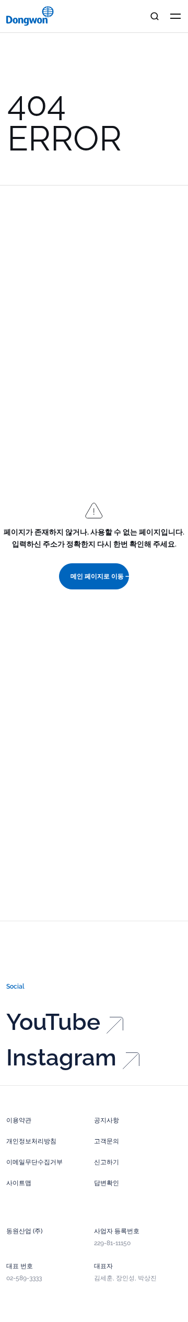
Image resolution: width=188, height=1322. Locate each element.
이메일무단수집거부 (34, 1162)
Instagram (61, 1057)
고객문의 (106, 1141)
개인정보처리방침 (31, 1141)
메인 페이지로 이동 (97, 576)
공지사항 (106, 1120)
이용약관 (18, 1120)
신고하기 (106, 1162)
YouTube (53, 1022)
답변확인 (106, 1183)
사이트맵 (18, 1183)
